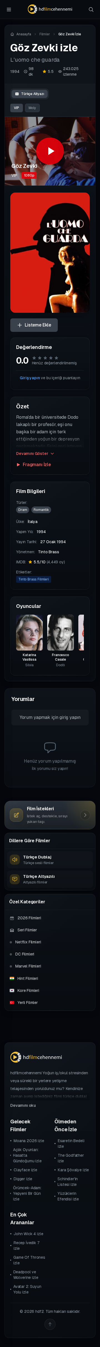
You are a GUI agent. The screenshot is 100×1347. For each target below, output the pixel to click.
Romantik (41, 510)
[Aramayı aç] (91, 9)
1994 (14, 71)
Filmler (44, 34)
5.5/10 (49, 562)
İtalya (33, 521)
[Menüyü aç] (8, 9)
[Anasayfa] (50, 9)
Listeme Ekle (38, 325)
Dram (22, 510)
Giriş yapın (30, 378)
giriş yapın (70, 717)
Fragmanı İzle (37, 464)
